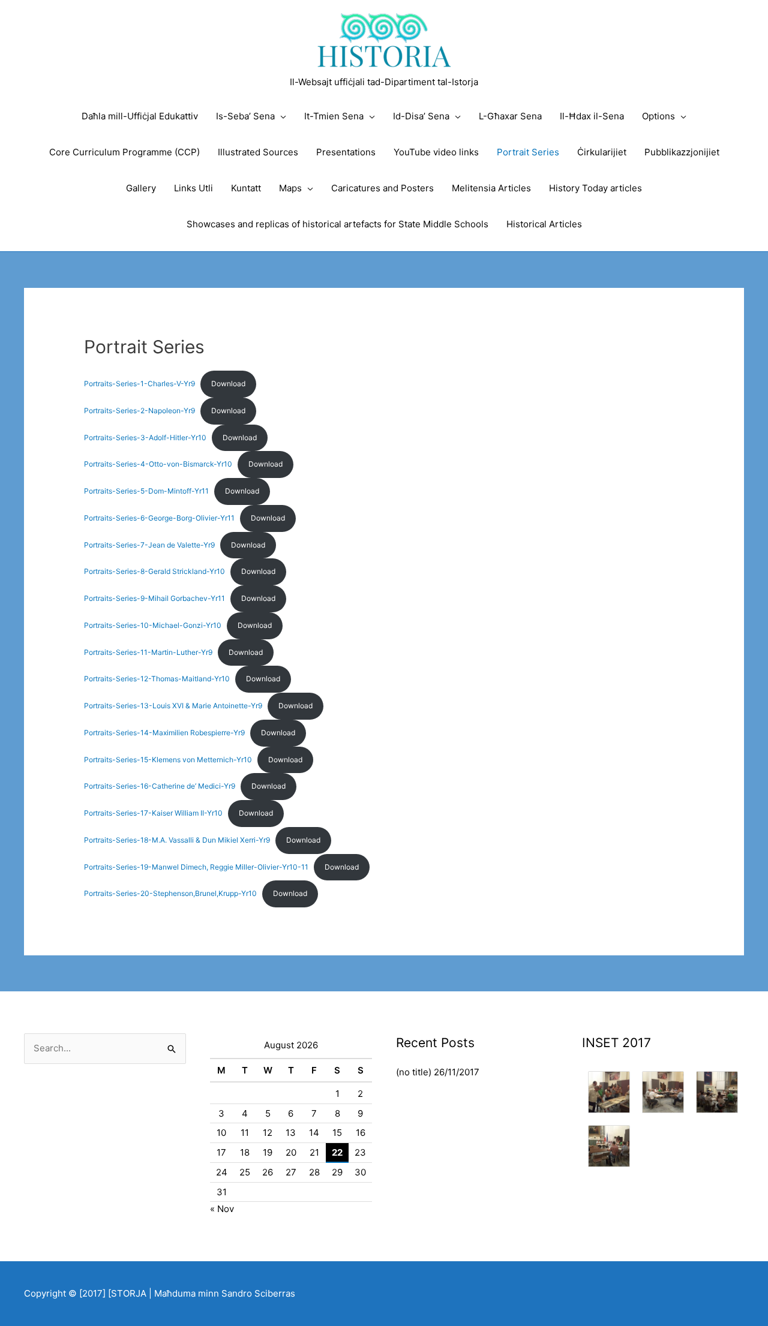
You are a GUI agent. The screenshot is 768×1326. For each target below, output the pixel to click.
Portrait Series (528, 152)
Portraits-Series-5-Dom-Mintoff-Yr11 (146, 490)
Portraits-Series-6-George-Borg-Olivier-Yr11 (159, 517)
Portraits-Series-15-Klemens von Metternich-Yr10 (168, 759)
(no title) (413, 1072)
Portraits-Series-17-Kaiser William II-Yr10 (153, 812)
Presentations (346, 152)
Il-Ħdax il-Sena (592, 116)
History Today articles (595, 188)
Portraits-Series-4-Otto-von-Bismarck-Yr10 (158, 463)
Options (658, 116)
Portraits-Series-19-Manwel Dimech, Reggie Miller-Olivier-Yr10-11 (196, 866)
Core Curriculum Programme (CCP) (124, 152)
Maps (290, 188)
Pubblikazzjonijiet (681, 152)
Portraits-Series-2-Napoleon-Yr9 (139, 410)
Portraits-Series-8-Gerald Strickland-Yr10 (154, 571)
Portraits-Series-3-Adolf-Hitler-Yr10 (145, 437)
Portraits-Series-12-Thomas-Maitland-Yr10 (157, 678)
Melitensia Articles (491, 188)
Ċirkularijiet (601, 152)
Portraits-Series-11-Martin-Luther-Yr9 (148, 652)
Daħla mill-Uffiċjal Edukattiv (140, 116)
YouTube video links (436, 152)
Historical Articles (544, 224)
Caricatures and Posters (382, 188)
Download (228, 383)
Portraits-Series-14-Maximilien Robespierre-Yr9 (164, 732)
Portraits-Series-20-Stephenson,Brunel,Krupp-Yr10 (170, 893)
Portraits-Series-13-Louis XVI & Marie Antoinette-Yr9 (173, 705)
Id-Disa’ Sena (421, 116)
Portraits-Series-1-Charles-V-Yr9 (139, 383)
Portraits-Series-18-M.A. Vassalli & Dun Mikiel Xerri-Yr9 (177, 839)
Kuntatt (246, 188)
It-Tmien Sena (334, 116)
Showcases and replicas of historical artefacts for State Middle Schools (337, 224)
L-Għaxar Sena (510, 116)
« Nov (222, 1208)
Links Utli (193, 188)
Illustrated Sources (258, 152)
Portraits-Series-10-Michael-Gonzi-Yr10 (152, 625)
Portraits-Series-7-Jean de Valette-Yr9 (149, 544)
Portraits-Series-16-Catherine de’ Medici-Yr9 (159, 785)
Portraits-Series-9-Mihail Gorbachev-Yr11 (154, 598)
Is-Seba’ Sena (245, 116)
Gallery (141, 188)
